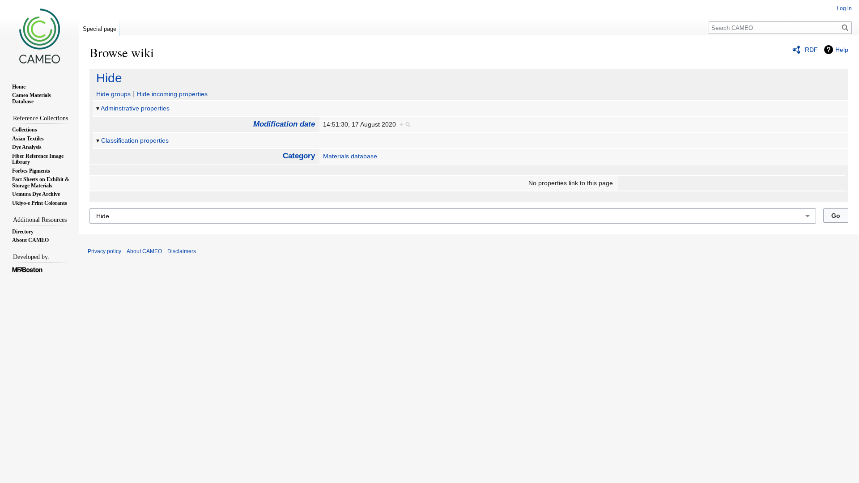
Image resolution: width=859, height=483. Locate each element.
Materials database (350, 156)
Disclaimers (181, 251)
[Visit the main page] (39, 36)
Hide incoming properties (172, 93)
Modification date (284, 124)
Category (299, 156)
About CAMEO (144, 251)
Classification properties (135, 140)
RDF (811, 49)
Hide (109, 78)
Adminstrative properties (135, 108)
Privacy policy (104, 251)
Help (841, 49)
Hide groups (113, 93)
